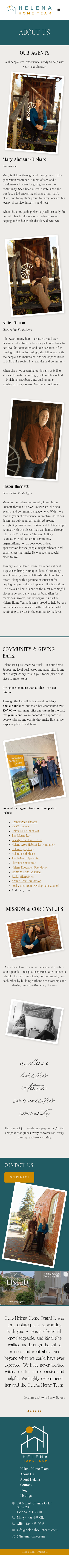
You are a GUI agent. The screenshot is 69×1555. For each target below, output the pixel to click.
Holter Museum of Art (25, 831)
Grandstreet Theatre (25, 821)
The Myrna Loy (21, 835)
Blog (23, 1490)
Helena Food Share (23, 853)
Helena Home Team (34, 1469)
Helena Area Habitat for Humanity (33, 844)
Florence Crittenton (24, 862)
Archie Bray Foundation (26, 881)
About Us (27, 1474)
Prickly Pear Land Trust (27, 840)
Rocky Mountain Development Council (35, 885)
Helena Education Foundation (30, 867)
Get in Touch (19, 1177)
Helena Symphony (23, 849)
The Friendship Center (26, 858)
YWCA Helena (20, 826)
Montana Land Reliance (26, 872)
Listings (26, 1495)
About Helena (30, 1479)
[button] (28, 1411)
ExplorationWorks (23, 876)
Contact (26, 1485)
